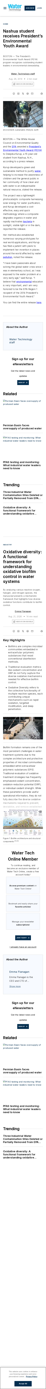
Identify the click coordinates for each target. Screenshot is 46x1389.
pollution (7, 257)
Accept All (23, 1384)
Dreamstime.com (32, 721)
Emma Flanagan (23, 611)
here (39, 302)
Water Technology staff (23, 73)
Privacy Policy (31, 1377)
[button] (5, 8)
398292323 (19, 719)
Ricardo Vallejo (32, 719)
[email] (32, 93)
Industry (7, 545)
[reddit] (27, 93)
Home (5, 24)
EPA (14, 146)
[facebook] (14, 93)
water (38, 171)
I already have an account (23, 947)
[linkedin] (18, 93)
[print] (41, 93)
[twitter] (23, 93)
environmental (24, 281)
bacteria (27, 221)
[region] (23, 1378)
